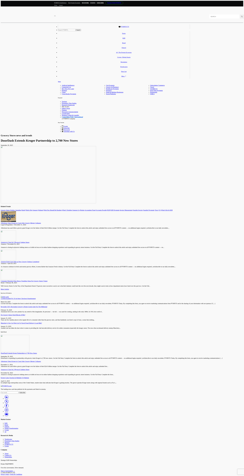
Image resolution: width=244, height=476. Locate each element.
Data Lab (124, 71)
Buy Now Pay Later (68, 89)
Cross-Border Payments (69, 94)
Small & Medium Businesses (114, 92)
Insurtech (109, 90)
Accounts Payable (101, 210)
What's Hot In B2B (167, 210)
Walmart (40, 210)
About (55, 5)
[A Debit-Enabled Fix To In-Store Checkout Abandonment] (5, 297)
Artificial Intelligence (68, 85)
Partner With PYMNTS (114, 3)
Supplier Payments (148, 210)
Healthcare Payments (112, 89)
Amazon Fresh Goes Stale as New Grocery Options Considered (20, 262)
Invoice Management (126, 210)
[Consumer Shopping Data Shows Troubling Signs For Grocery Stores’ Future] (8, 279)
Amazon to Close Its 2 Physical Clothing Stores (15, 242)
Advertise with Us (69, 131)
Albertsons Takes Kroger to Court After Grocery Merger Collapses (21, 223)
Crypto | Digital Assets (123, 57)
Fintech (124, 47)
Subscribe (67, 128)
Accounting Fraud (90, 210)
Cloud (63, 92)
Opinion (64, 110)
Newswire (85, 3)
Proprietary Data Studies (69, 103)
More (123, 76)
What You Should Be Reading (52, 210)
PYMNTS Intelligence (60, 3)
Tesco (156, 210)
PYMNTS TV (125, 26)
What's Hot (28, 210)
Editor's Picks (66, 108)
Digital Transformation (11, 428)
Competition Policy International (72, 117)
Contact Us (8, 455)
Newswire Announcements (70, 112)
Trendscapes (124, 67)
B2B (124, 38)
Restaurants (153, 92)
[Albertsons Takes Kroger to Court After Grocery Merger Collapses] (8, 221)
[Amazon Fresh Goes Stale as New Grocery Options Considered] (8, 260)
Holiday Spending (15, 210)
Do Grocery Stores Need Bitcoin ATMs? (13, 315)
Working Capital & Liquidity (70, 115)
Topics (59, 81)
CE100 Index (66, 113)
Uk (160, 210)
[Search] (242, 17)
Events (92, 3)
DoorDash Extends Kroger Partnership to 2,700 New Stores (19, 353)
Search (78, 30)
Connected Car (66, 87)
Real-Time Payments (156, 90)
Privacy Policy (5, 474)
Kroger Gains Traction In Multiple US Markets (15, 378)
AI (5, 432)
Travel (152, 87)
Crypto (7, 430)
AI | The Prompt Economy (124, 52)
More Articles (5, 289)
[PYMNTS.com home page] (122, 11)
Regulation (124, 62)
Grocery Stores (5, 210)
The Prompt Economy (74, 3)
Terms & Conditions (16, 474)
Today (124, 33)
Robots (82, 210)
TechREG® (153, 89)
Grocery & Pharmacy (112, 87)
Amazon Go (76, 210)
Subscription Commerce (157, 85)
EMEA (152, 94)
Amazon (35, 210)
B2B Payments (114, 210)
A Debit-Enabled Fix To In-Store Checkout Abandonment (18, 298)
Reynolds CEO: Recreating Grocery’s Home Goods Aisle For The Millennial (24, 307)
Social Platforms (111, 94)
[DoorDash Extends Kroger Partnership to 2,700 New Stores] (15, 351)
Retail (124, 43)
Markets (7, 442)
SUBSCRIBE (100, 3)
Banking (64, 90)
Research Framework (68, 105)
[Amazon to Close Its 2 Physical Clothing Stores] (8, 240)
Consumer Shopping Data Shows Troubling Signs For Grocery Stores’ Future (24, 281)
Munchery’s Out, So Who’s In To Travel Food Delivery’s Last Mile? (21, 323)
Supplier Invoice (138, 210)
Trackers (64, 101)
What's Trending (67, 210)
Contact (61, 5)
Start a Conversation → (8, 471)
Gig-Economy (110, 85)
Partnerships (8, 457)
